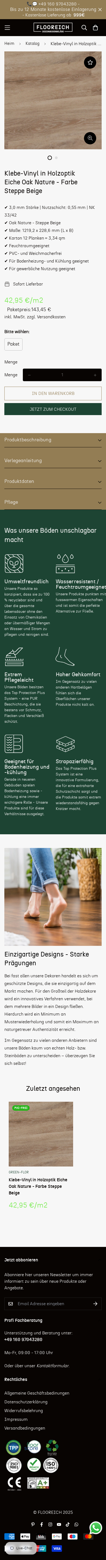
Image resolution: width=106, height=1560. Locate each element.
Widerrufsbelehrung (23, 1411)
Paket (13, 344)
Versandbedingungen (24, 1428)
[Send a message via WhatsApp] (95, 1527)
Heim (9, 44)
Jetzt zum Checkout (53, 409)
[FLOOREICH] (53, 27)
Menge (10, 362)
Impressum (16, 1419)
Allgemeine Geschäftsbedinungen (36, 1393)
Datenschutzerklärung (26, 1402)
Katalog (32, 44)
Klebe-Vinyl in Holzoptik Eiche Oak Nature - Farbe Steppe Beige (38, 1186)
